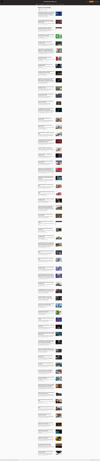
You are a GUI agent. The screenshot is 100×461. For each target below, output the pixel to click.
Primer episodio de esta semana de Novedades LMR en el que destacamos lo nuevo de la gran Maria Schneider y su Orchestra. (46, 416)
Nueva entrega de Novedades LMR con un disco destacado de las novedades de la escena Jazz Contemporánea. (46, 156)
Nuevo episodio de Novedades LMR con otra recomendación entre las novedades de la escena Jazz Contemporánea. (46, 44)
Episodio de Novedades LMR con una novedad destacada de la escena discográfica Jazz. (46, 238)
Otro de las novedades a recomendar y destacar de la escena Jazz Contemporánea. (46, 37)
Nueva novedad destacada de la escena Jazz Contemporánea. (46, 23)
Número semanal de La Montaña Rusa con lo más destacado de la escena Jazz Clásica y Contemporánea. (46, 344)
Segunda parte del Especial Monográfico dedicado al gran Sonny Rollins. (46, 432)
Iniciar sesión (97, 1)
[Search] (86, 1)
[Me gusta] (38, 17)
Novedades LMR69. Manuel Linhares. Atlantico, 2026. (44, 119)
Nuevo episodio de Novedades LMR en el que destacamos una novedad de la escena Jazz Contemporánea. (46, 89)
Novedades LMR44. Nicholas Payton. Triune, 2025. (46, 407)
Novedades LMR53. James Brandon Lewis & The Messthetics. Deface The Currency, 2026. (46, 290)
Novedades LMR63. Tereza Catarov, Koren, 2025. (45, 185)
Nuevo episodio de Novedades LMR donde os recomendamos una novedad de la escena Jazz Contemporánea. (44, 103)
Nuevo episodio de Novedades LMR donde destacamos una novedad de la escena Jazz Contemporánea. (46, 163)
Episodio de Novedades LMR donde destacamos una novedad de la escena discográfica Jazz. (46, 194)
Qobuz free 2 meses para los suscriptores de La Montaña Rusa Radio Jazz (46, 393)
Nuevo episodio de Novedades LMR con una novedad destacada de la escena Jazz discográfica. (45, 216)
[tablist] (42, 10)
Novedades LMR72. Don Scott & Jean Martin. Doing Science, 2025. (46, 87)
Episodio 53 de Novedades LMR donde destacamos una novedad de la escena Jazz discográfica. (45, 292)
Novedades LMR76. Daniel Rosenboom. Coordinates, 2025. (45, 42)
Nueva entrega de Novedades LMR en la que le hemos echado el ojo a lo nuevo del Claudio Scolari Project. (45, 454)
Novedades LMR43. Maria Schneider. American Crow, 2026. (44, 414)
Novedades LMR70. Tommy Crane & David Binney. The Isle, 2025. (45, 102)
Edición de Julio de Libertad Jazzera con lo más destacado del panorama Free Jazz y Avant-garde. (46, 351)
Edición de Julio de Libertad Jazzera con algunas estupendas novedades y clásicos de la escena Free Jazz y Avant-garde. (46, 172)
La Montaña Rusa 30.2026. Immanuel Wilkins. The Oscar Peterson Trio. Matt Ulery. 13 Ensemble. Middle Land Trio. (46, 140)
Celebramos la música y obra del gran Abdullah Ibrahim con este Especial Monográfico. (46, 313)
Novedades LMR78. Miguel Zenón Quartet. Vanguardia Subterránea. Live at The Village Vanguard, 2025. (46, 21)
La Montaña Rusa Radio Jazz (44, 24)
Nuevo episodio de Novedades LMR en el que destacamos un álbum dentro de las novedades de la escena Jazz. (46, 187)
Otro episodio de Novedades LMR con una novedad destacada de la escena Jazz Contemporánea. (45, 96)
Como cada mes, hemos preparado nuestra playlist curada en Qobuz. (46, 224)
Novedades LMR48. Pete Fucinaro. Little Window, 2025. (45, 356)
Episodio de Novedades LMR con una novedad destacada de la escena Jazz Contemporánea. (46, 74)
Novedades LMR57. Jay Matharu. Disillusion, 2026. (46, 251)
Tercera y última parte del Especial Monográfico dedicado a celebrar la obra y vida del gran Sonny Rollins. (46, 425)
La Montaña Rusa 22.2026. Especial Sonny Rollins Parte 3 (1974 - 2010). (45, 423)
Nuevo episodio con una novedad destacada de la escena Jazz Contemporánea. (46, 59)
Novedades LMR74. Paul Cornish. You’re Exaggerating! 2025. (45, 65)
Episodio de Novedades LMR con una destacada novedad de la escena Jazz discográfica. (46, 231)
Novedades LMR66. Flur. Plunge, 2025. (45, 147)
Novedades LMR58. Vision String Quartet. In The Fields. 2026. (46, 236)
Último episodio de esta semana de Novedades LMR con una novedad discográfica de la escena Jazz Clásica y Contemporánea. (46, 253)
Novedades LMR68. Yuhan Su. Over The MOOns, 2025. (45, 126)
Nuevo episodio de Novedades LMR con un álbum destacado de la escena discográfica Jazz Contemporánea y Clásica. (46, 269)
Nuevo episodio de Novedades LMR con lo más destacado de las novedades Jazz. (46, 379)
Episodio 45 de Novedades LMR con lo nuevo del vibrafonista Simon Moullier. (46, 402)
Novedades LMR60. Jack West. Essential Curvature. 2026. (45, 215)
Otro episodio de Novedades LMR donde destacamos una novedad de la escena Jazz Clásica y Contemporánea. (46, 358)
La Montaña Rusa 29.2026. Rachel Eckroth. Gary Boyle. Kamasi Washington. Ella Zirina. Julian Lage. (46, 177)
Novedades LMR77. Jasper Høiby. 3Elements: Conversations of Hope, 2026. (46, 35)
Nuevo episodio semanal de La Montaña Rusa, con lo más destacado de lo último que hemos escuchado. (46, 246)
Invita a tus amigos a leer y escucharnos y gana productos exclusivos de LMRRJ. (45, 371)
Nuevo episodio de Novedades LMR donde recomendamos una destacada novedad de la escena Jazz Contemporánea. (46, 149)
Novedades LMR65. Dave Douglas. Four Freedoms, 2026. (45, 154)
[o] (59, 13)
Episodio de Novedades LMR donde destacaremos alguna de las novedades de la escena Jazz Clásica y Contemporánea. (46, 365)
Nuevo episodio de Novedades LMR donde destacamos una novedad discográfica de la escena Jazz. (46, 201)
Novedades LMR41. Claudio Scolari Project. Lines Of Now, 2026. (45, 452)
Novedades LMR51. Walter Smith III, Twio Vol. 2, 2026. (46, 318)
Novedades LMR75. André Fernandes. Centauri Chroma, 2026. (45, 58)
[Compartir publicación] (88, 1)
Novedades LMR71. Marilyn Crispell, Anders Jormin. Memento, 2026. (46, 94)
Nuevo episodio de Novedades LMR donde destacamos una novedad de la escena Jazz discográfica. (46, 299)
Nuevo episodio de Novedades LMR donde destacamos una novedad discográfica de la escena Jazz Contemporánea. (46, 135)
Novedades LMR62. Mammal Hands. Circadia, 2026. (46, 192)
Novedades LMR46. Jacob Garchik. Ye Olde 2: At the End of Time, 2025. (46, 378)
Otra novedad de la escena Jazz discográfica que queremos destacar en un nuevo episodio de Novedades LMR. (46, 120)
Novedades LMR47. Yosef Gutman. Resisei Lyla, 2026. (45, 363)
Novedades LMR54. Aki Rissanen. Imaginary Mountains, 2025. (46, 283)
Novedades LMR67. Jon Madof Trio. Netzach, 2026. (46, 133)
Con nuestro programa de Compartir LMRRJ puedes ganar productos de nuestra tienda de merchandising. (46, 372)
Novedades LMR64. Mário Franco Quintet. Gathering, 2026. (45, 162)
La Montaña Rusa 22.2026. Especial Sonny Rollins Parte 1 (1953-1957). (45, 437)
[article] (50, 15)
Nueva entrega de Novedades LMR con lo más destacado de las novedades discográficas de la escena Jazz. (46, 327)
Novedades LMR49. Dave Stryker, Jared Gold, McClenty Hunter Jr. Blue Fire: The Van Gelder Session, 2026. (46, 333)
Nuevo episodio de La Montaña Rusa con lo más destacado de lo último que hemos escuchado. (46, 15)
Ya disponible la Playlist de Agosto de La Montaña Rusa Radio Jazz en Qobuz (45, 28)
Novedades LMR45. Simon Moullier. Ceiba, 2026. (45, 400)
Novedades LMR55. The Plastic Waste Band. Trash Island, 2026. (46, 267)
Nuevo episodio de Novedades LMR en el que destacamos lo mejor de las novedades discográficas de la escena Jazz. (46, 336)
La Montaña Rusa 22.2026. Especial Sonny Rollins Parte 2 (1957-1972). (45, 430)
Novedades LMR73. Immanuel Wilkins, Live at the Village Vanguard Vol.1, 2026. (46, 72)
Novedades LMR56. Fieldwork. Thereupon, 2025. (45, 259)
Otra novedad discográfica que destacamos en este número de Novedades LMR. (46, 285)
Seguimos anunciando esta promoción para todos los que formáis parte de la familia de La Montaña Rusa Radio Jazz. (46, 395)
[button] (36, 4)
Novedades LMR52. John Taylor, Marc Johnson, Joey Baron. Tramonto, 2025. (45, 297)
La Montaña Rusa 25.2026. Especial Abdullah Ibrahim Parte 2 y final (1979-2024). (46, 304)
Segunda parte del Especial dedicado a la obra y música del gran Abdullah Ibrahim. (46, 306)
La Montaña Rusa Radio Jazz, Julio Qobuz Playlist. (45, 222)
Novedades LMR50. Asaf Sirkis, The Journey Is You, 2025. (46, 326)
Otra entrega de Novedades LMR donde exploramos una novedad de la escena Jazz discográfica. (45, 320)
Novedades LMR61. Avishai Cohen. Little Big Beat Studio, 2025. (46, 199)
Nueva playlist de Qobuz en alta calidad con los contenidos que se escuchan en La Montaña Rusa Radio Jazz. (46, 30)
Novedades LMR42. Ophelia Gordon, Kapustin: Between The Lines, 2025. (44, 445)
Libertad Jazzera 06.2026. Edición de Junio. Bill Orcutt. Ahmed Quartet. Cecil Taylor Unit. (46, 349)
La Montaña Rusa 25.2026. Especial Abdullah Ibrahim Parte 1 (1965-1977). (46, 311)
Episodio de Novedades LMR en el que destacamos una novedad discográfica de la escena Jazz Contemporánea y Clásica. (45, 260)
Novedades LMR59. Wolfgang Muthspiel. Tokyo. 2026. (45, 229)
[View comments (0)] (43, 17)
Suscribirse (91, 1)
